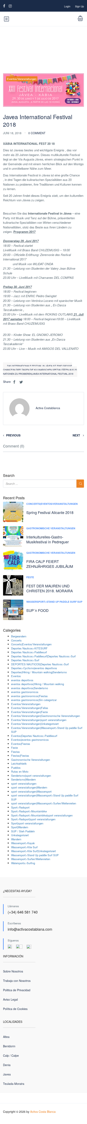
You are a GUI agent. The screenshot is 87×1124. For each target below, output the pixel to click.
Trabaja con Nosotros (17, 981)
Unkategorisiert (20, 835)
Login (67, 6)
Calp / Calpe (11, 1055)
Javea (7, 1074)
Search (9, 475)
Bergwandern (18, 636)
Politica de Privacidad (16, 990)
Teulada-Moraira (13, 1084)
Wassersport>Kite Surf (24, 847)
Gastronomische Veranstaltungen (50, 528)
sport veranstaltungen (23, 783)
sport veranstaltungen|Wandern (29, 787)
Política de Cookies (15, 1009)
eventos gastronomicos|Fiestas (29, 696)
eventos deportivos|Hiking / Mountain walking (37, 684)
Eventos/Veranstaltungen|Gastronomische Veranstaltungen (45, 716)
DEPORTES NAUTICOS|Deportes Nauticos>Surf (40, 664)
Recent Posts (14, 498)
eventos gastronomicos (24, 692)
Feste (30, 577)
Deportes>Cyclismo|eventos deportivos (34, 668)
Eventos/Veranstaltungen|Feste (29, 712)
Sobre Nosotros (13, 971)
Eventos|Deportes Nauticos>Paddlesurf (34, 736)
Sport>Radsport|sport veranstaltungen (33, 819)
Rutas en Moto (19, 771)
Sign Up (79, 6)
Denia (7, 1065)
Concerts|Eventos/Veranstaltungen (52, 504)
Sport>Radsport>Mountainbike (29, 811)
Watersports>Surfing (23, 863)
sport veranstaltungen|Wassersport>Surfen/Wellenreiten (43, 803)
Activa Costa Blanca (43, 1112)
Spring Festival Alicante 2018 (49, 512)
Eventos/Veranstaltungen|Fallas (29, 708)
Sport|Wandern (19, 827)
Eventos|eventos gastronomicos (30, 740)
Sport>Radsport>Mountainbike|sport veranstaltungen (42, 815)
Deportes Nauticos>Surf (25, 660)
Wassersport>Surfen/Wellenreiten (30, 859)
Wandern (16, 839)
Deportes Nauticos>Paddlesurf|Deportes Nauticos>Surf (43, 656)
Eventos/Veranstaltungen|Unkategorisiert (35, 724)
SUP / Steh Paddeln (23, 831)
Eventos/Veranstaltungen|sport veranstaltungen (38, 720)
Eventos (16, 676)
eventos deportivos (22, 680)
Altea (6, 1037)
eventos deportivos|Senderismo (29, 688)
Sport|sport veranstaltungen (27, 823)
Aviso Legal (10, 999)
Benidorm (9, 1046)
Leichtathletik (19, 763)
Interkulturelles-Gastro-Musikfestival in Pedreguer (47, 539)
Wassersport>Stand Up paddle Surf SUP (54, 602)
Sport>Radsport (20, 807)
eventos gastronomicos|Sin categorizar (34, 700)
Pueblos (16, 768)
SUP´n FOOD (37, 610)
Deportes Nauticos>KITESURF (29, 648)
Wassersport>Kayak (23, 843)
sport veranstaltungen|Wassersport (31, 791)
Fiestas (15, 752)
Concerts (16, 640)
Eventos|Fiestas (20, 744)
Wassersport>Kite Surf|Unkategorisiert (33, 851)
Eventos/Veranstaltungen (21, 79)
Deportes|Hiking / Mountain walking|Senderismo (39, 672)
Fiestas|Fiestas (20, 755)
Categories (12, 630)
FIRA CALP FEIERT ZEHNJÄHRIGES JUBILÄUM (49, 564)
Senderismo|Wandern (23, 779)
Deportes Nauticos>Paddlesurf (29, 652)
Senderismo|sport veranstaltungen (31, 775)
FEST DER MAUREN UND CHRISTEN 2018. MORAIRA (49, 588)
